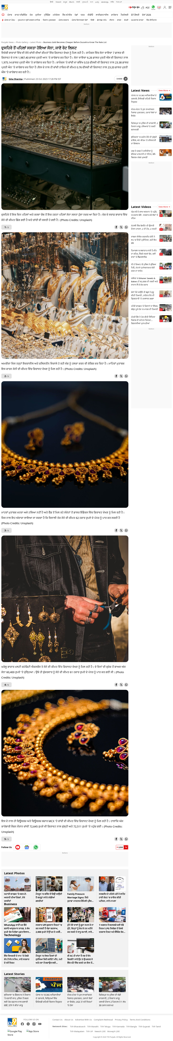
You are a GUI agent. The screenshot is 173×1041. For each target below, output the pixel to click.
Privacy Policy (121, 1019)
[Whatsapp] (152, 7)
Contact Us (57, 1019)
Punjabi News (7, 42)
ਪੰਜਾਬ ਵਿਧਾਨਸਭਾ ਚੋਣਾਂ (80, 20)
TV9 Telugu (105, 1026)
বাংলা (91, 2)
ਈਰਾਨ (111, 20)
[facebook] (116, 227)
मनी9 (112, 2)
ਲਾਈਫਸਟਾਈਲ (102, 14)
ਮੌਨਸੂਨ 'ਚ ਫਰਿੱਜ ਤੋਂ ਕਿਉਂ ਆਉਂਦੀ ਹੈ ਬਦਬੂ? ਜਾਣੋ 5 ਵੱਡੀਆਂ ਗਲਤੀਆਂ (49, 897)
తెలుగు (71, 2)
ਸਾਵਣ (119, 20)
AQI (147, 7)
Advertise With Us (83, 1019)
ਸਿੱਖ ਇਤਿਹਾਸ (151, 20)
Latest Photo (35, 42)
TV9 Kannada (118, 1026)
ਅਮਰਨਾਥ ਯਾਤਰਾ (137, 20)
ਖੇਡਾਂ (76, 14)
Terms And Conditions (140, 1019)
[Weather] (143, 7)
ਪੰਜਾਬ (9, 14)
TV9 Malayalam (77, 1031)
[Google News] (26, 847)
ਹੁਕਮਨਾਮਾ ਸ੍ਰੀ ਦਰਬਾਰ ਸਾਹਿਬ (29, 20)
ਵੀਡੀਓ (90, 14)
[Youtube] (17, 847)
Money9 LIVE (113, 1031)
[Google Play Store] (15, 1033)
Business (10, 904)
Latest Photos (14, 873)
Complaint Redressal (103, 1019)
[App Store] (34, 1033)
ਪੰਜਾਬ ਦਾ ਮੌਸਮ (9, 20)
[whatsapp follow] (35, 847)
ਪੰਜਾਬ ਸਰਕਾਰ (64, 20)
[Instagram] (34, 1024)
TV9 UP (89, 1031)
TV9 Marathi (93, 1026)
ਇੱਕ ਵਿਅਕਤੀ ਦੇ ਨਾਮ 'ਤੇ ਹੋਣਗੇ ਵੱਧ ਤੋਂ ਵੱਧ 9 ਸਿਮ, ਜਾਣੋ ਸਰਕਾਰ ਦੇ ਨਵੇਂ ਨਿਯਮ (16, 959)
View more (163, 90)
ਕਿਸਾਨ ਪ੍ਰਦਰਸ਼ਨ (49, 20)
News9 (58, 2)
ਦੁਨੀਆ (38, 14)
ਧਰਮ (83, 14)
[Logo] (4, 7)
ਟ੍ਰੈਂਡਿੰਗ (47, 14)
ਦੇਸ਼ (31, 14)
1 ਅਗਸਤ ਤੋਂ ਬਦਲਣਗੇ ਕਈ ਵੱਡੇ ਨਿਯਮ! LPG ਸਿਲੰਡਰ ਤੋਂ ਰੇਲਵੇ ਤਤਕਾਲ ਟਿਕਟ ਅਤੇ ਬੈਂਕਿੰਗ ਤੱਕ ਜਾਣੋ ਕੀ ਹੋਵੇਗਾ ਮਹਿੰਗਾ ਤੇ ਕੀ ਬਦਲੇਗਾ (111, 931)
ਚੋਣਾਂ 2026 (146, 14)
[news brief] (134, 7)
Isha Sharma (16, 79)
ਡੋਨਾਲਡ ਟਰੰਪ (102, 20)
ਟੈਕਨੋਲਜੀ (124, 14)
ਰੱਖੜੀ (126, 20)
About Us (68, 1019)
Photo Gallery (22, 42)
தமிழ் (97, 2)
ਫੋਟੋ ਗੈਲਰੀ (135, 14)
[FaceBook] (22, 1024)
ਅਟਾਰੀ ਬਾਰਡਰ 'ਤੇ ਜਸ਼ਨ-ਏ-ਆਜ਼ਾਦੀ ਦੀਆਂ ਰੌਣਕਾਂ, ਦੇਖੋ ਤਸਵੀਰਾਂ (15, 897)
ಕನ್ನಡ (65, 2)
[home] (3, 14)
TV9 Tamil (156, 1026)
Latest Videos (141, 207)
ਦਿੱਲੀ (92, 20)
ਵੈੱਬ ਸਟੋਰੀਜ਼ (67, 14)
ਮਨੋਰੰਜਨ (56, 14)
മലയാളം (104, 2)
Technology (12, 935)
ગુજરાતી (85, 2)
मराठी (78, 2)
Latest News (140, 90)
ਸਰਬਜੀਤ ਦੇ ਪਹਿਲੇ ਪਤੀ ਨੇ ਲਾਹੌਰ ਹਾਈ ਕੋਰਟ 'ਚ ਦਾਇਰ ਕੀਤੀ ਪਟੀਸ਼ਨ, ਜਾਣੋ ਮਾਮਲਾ (112, 897)
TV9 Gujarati (144, 1026)
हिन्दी (52, 2)
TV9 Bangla (131, 1026)
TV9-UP (119, 2)
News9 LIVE (100, 1031)
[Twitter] (121, 227)
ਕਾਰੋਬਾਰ (114, 14)
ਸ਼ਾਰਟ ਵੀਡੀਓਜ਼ (21, 14)
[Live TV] (158, 7)
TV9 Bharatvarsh (77, 1026)
